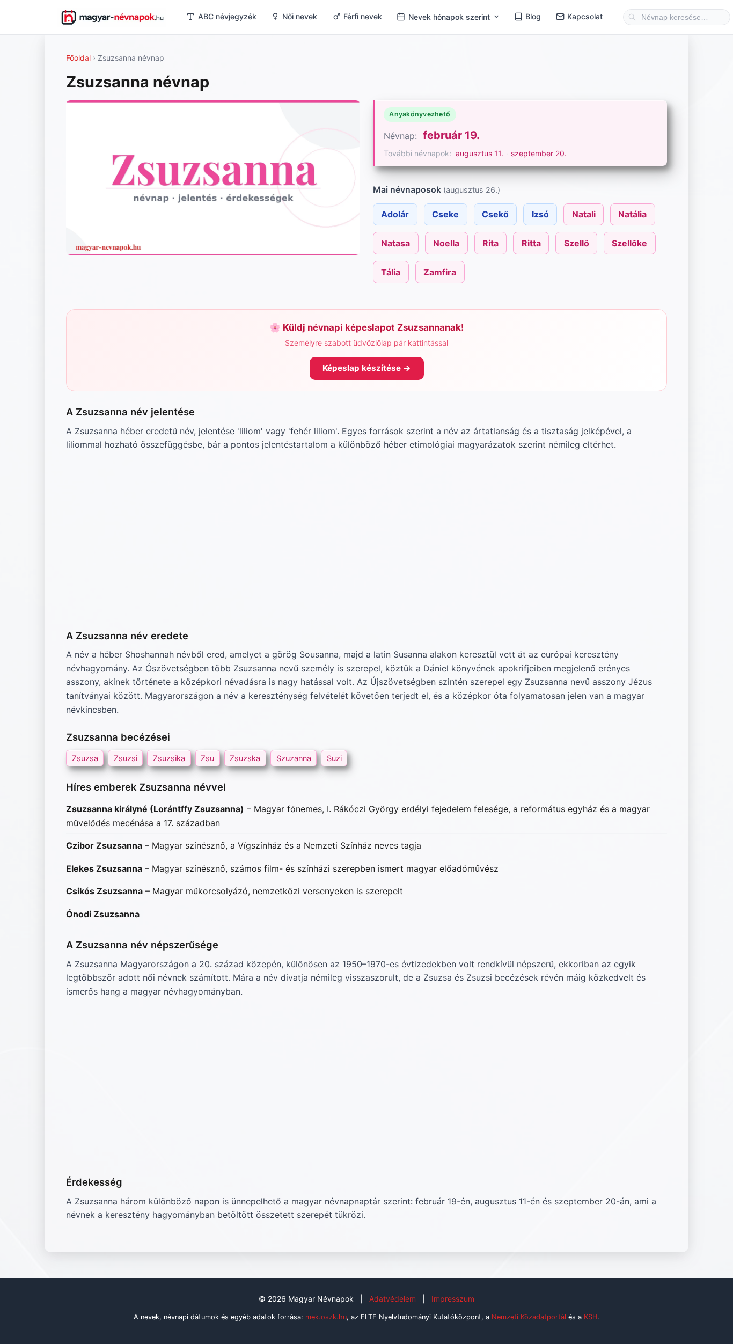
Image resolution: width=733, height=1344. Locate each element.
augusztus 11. (479, 153)
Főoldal (78, 57)
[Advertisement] (366, 540)
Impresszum (452, 1298)
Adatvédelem (392, 1298)
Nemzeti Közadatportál (529, 1317)
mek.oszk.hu (326, 1317)
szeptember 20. (539, 153)
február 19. (451, 135)
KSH (590, 1317)
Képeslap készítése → (366, 368)
